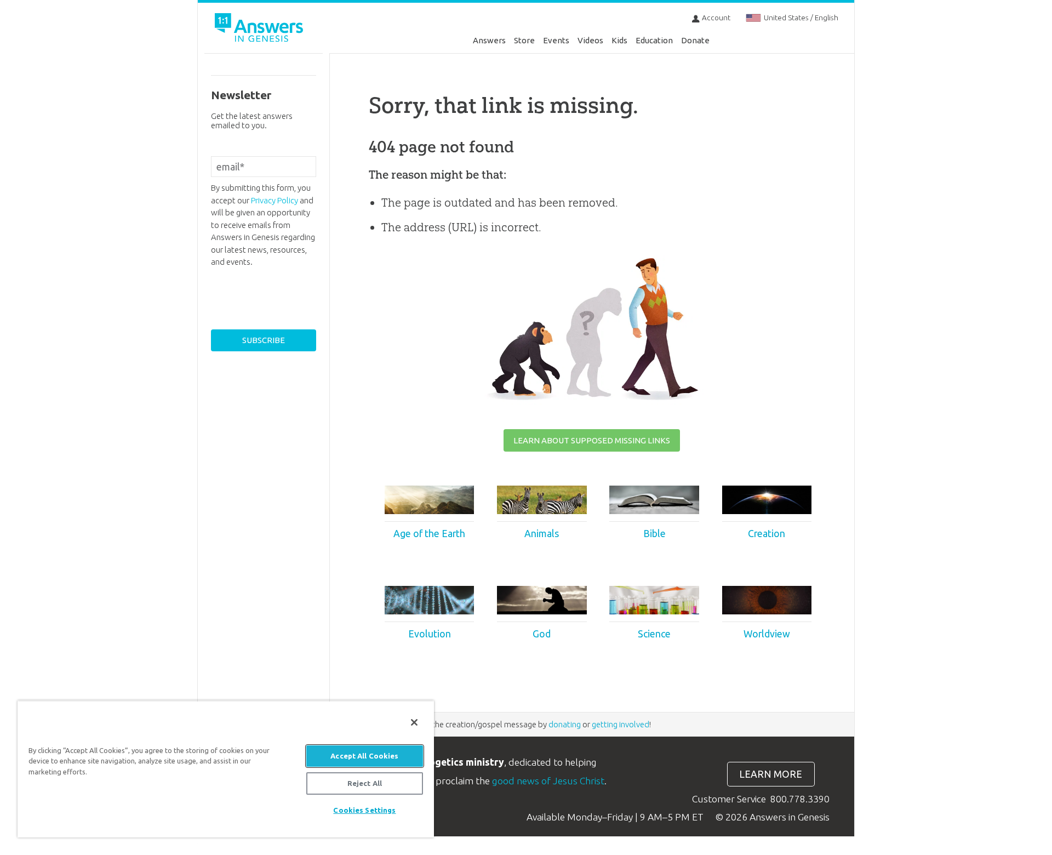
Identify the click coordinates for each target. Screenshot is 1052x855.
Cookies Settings (364, 810)
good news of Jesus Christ (548, 781)
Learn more (770, 774)
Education (654, 40)
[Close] (414, 722)
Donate (695, 40)
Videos (590, 40)
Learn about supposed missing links (591, 440)
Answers (489, 40)
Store (524, 40)
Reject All (364, 783)
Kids (619, 40)
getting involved (620, 724)
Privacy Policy (274, 200)
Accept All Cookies (364, 756)
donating (564, 724)
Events (556, 40)
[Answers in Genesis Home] (260, 29)
